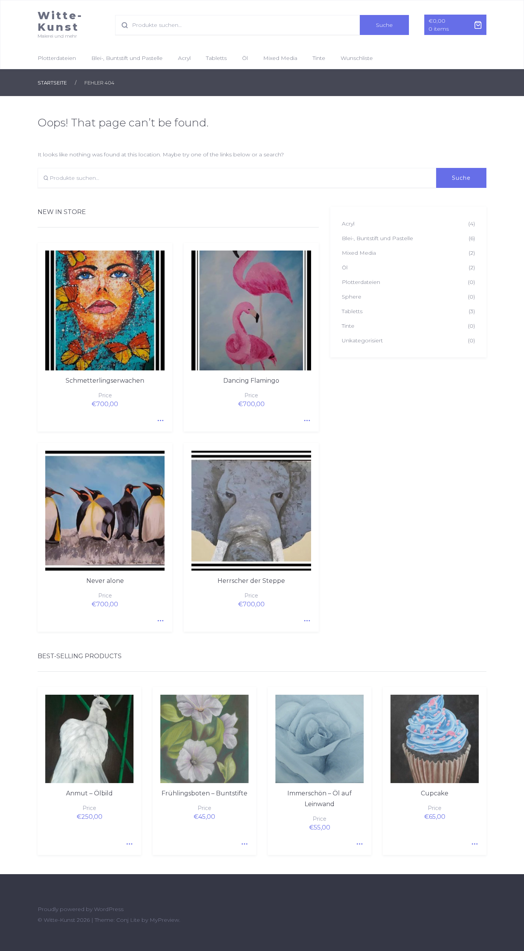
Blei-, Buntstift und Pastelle (127, 58)
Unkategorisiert (362, 340)
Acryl (184, 58)
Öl (245, 58)
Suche (384, 25)
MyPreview (164, 919)
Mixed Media (280, 58)
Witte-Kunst (60, 21)
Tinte (319, 58)
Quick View (159, 418)
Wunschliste (357, 58)
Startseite (52, 83)
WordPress (109, 909)
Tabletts (216, 58)
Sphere (351, 296)
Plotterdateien (57, 58)
